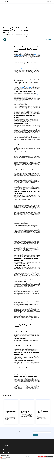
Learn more (9, 457)
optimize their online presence (23, 68)
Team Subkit (9, 39)
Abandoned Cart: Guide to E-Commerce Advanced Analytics (26, 411)
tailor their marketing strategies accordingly (31, 94)
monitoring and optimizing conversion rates (24, 87)
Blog (3, 449)
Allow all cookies (42, 456)
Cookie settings (49, 456)
